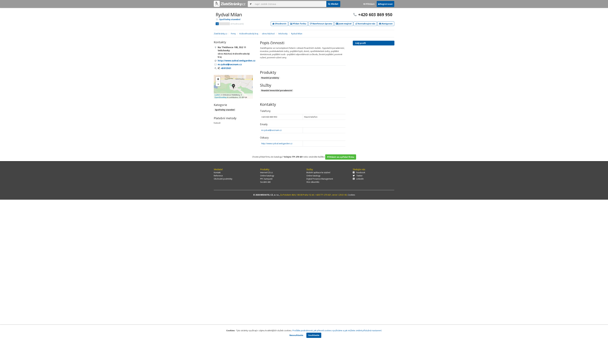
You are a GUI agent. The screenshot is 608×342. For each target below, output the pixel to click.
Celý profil (360, 43)
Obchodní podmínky (223, 178)
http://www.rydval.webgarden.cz (276, 143)
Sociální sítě (265, 182)
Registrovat (386, 4)
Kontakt (217, 172)
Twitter (359, 175)
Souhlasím (313, 335)
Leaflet (217, 94)
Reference (218, 175)
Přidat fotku (299, 23)
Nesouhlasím (296, 335)
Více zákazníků (312, 182)
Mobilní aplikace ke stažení (318, 172)
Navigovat (387, 23)
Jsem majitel (345, 23)
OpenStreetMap (221, 97)
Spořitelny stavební (229, 19)
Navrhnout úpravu (322, 23)
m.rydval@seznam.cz (271, 130)
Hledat (334, 3)
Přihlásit (370, 4)
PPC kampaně (266, 178)
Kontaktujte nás (366, 23)
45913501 (226, 68)
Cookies (351, 194)
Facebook (360, 172)
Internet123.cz (266, 172)
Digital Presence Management (319, 178)
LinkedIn (360, 178)
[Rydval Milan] (233, 87)
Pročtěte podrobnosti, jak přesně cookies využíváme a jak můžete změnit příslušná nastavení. (337, 330)
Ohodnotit (280, 23)
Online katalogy (267, 175)
